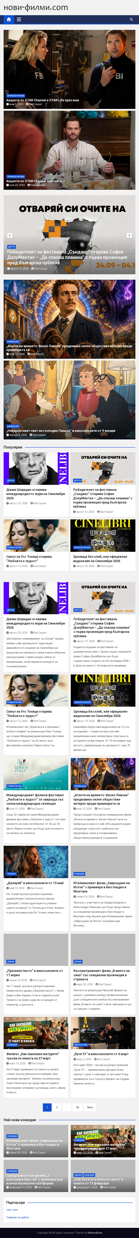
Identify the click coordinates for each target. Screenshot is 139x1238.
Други (10, 480)
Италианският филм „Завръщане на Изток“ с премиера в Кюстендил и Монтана (101, 887)
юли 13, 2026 (17, 354)
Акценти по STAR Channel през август (35, 181)
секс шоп (12, 1209)
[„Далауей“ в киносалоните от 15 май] (36, 862)
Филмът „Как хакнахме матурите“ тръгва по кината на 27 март (99, 1146)
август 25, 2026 (19, 503)
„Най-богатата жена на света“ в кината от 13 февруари (98, 1181)
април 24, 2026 (85, 896)
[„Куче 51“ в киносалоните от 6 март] (103, 1033)
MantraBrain (95, 1232)
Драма (10, 961)
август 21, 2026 (85, 511)
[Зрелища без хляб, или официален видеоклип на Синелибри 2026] (103, 690)
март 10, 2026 (18, 1063)
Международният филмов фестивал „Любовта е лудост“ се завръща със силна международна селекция (35, 799)
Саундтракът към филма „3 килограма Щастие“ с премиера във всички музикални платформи (34, 1179)
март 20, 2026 (85, 984)
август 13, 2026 (75, 268)
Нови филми (38, 185)
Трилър (11, 874)
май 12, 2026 (17, 888)
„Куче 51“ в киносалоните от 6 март (101, 1054)
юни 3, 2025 (16, 104)
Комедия (79, 874)
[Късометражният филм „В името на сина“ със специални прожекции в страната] (103, 950)
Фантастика (81, 1045)
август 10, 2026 (85, 566)
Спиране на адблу (17, 1217)
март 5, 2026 (84, 1059)
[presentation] (9, 235)
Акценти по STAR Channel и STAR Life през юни (42, 100)
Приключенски (15, 96)
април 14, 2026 (18, 980)
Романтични (71, 258)
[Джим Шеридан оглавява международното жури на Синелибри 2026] (36, 598)
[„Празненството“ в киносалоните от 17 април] (36, 950)
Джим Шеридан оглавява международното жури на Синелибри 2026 (35, 494)
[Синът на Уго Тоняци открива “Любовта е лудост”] (36, 690)
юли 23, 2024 (17, 185)
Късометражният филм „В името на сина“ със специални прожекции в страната (101, 975)
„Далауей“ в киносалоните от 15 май (35, 883)
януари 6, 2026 (18, 434)
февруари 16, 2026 (21, 1187)
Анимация (13, 341)
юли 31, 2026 (17, 808)
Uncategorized (82, 547)
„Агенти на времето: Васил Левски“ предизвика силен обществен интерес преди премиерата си (101, 799)
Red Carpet (35, 104)
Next (90, 1107)
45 (77, 1107)
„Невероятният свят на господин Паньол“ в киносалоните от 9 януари (60, 431)
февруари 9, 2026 (87, 1187)
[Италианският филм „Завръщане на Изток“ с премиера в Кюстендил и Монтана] (103, 862)
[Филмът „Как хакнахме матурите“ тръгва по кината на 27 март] (36, 1033)
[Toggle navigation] (19, 19)
